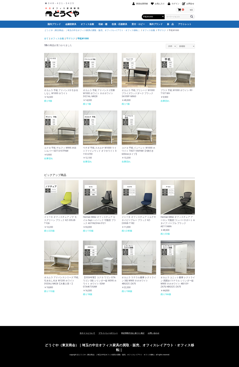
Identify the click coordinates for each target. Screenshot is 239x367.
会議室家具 (70, 24)
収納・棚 (102, 24)
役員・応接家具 (119, 24)
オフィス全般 (87, 24)
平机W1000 (83, 38)
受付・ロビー (138, 24)
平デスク (70, 38)
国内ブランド (54, 24)
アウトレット (184, 24)
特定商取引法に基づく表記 (132, 333)
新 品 (170, 24)
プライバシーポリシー (108, 333)
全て (46, 38)
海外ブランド (156, 24)
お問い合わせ (153, 333)
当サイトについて (87, 333)
